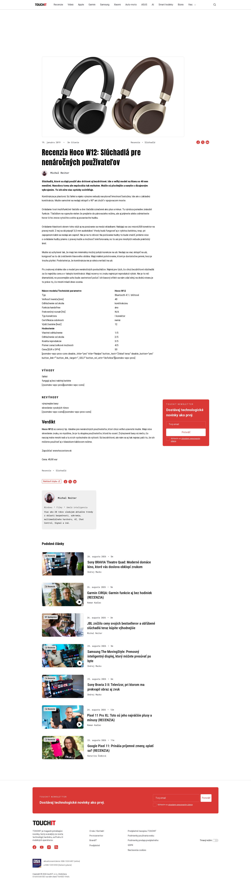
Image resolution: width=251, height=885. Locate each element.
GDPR (130, 845)
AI (153, 4)
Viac (190, 4)
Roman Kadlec (94, 603)
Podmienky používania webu (141, 836)
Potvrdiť (186, 432)
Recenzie (58, 4)
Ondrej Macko (94, 572)
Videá (70, 4)
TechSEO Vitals (63, 877)
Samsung (104, 4)
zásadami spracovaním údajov (180, 805)
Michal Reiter (59, 172)
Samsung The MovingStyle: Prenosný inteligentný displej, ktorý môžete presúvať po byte (119, 656)
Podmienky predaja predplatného (143, 840)
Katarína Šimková (96, 756)
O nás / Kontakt (96, 831)
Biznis (181, 4)
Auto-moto (131, 4)
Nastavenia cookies (137, 850)
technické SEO (39, 877)
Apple (81, 4)
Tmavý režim (206, 840)
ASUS (144, 4)
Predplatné (94, 845)
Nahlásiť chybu (50, 481)
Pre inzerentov (96, 836)
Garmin (92, 4)
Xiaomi (117, 4)
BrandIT (93, 840)
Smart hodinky (166, 4)
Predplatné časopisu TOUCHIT (142, 831)
